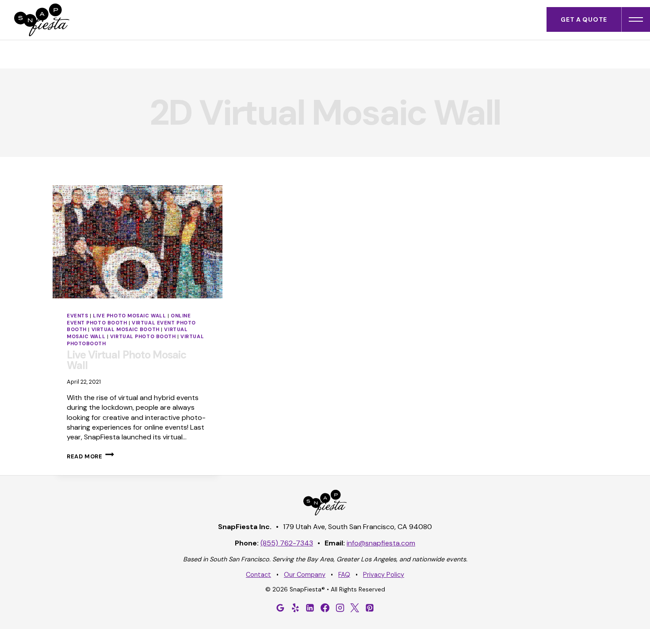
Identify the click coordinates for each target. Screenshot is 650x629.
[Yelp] (295, 608)
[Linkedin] (310, 608)
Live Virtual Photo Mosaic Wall (126, 360)
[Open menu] (636, 19)
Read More (90, 456)
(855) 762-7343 (286, 543)
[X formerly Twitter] (355, 608)
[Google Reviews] (280, 608)
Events (77, 316)
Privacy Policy (383, 575)
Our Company (304, 575)
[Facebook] (325, 608)
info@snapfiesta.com (381, 543)
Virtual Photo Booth (143, 336)
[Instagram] (340, 608)
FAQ (344, 575)
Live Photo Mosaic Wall (129, 316)
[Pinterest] (370, 608)
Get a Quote (584, 19)
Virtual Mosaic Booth (126, 329)
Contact (258, 575)
